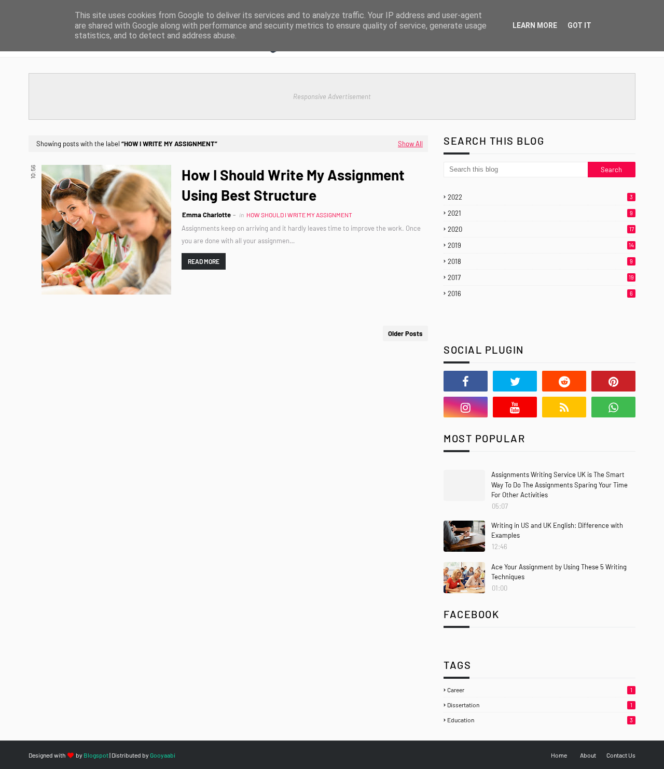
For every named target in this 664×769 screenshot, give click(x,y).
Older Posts (405, 333)
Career (539, 689)
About (588, 755)
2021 (540, 213)
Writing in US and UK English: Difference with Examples (557, 530)
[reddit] (564, 381)
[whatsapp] (613, 407)
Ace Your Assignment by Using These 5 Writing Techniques (559, 572)
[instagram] (466, 407)
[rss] (564, 407)
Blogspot (96, 755)
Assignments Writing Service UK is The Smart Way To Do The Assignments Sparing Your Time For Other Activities (559, 484)
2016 (540, 293)
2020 (541, 229)
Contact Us (620, 755)
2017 (541, 277)
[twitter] (515, 381)
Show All (410, 143)
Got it (579, 25)
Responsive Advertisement (332, 96)
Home (559, 755)
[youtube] (515, 407)
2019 (541, 245)
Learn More (535, 25)
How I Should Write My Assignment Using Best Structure (293, 185)
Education (540, 719)
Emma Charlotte (206, 215)
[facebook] (466, 381)
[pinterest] (613, 381)
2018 (540, 261)
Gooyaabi (162, 755)
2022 (540, 197)
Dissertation (539, 704)
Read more (203, 261)
